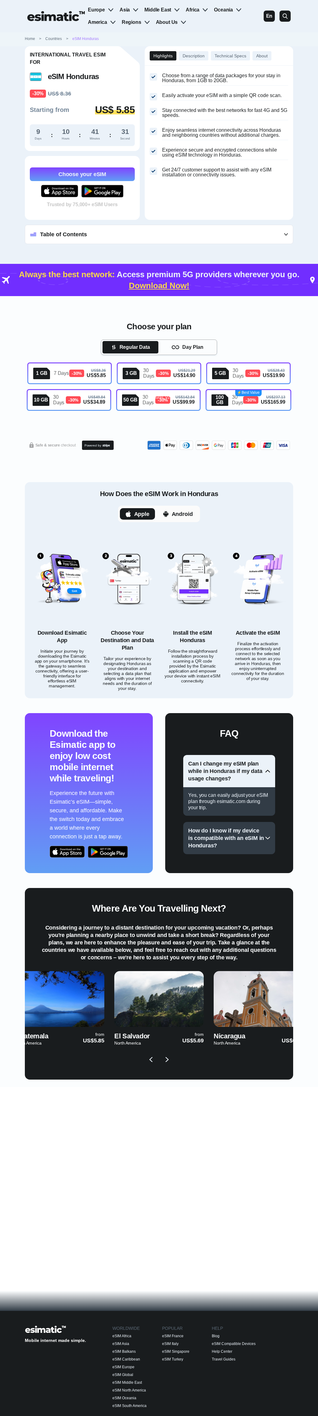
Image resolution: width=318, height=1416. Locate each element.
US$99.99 (184, 402)
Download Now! (159, 285)
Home (33, 39)
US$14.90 (184, 375)
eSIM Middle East (127, 1382)
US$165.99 (273, 402)
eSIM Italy (170, 1344)
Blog (216, 1336)
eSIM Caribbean (126, 1359)
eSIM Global (122, 1375)
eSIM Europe (123, 1367)
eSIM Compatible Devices (234, 1344)
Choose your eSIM (82, 174)
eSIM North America (129, 1390)
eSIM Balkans (124, 1351)
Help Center (222, 1351)
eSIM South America (129, 1406)
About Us (167, 22)
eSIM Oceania (124, 1398)
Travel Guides (223, 1359)
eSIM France (173, 1336)
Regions (131, 22)
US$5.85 (96, 375)
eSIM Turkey (172, 1359)
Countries (53, 39)
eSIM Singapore (175, 1351)
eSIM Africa (121, 1336)
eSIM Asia (120, 1344)
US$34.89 (94, 402)
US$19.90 (274, 375)
